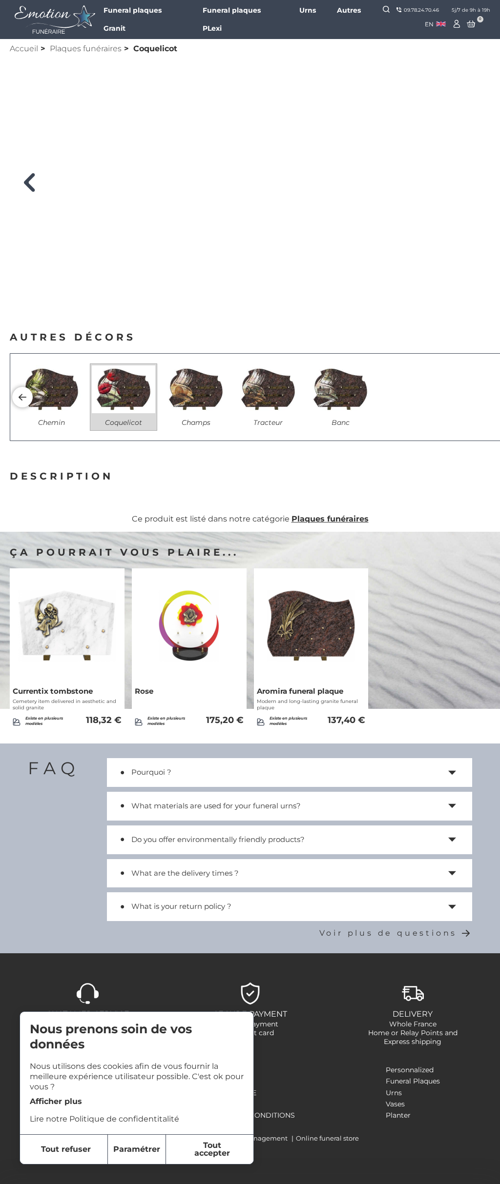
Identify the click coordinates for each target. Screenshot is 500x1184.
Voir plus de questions (388, 933)
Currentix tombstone (53, 691)
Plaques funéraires (86, 48)
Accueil (24, 48)
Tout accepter (212, 1149)
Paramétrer (136, 1149)
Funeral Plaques (413, 1081)
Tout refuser (66, 1149)
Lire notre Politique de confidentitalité (104, 1119)
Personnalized (410, 1069)
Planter (398, 1115)
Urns (307, 10)
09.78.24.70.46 (421, 10)
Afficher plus (56, 1101)
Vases (395, 1104)
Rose (144, 691)
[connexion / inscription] (457, 24)
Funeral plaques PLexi (232, 19)
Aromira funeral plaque (300, 691)
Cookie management (254, 1138)
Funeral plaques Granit (133, 19)
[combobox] (435, 24)
